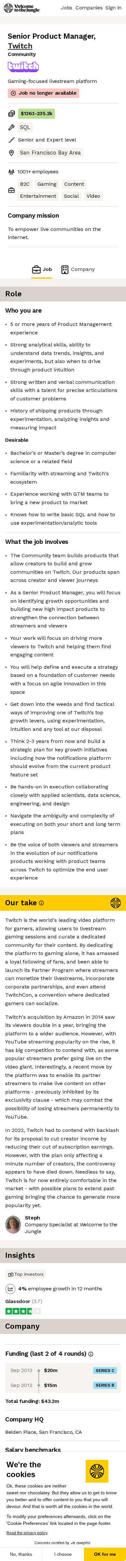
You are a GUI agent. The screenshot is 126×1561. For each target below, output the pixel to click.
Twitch (20, 46)
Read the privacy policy (26, 1533)
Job (47, 269)
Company (83, 269)
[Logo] (21, 8)
